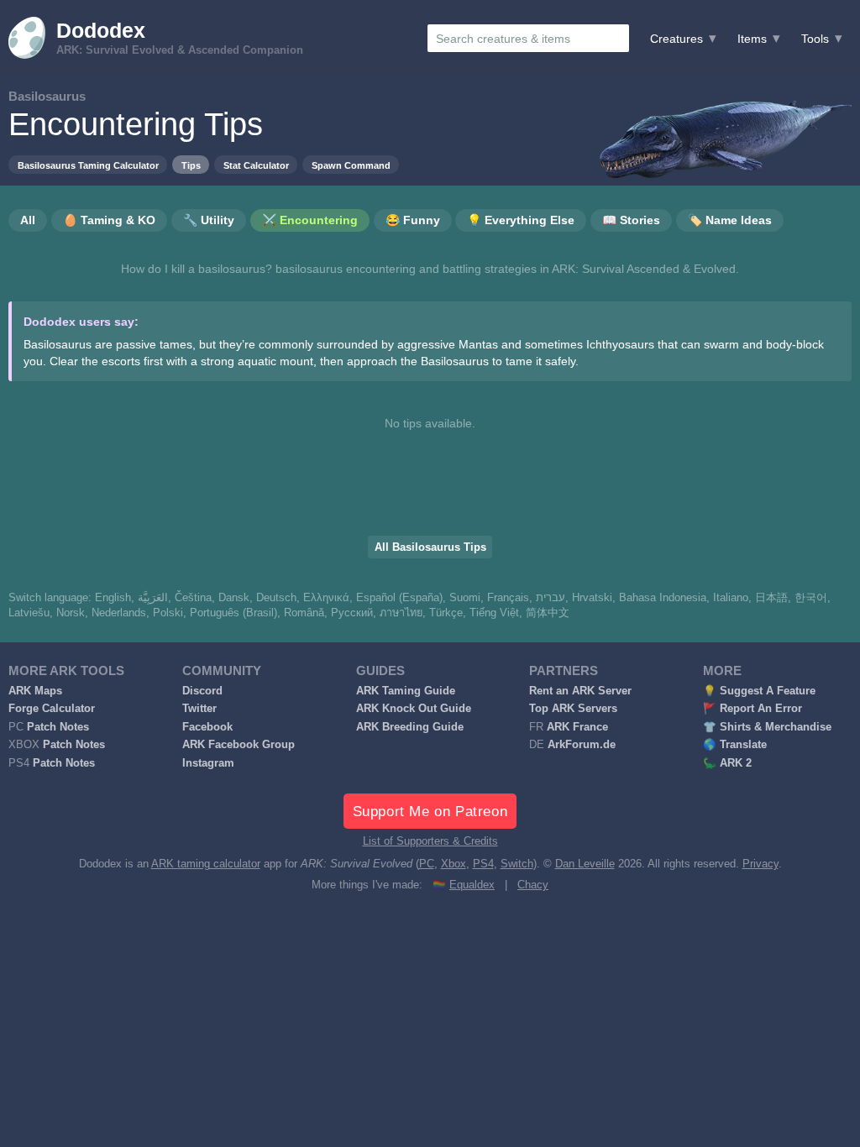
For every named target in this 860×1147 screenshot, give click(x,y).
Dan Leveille (585, 864)
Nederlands (119, 613)
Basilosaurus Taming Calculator (88, 165)
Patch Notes (58, 727)
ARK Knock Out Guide (413, 709)
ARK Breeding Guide (410, 727)
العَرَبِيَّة (153, 598)
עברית (550, 598)
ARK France (577, 727)
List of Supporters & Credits (430, 841)
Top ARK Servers (573, 709)
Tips (191, 165)
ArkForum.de (582, 745)
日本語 (771, 598)
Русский (352, 613)
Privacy (760, 864)
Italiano (730, 598)
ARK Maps (35, 691)
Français (508, 598)
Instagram (208, 763)
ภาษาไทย (401, 613)
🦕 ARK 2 (727, 763)
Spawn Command (351, 165)
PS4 (483, 864)
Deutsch (276, 598)
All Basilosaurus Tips (430, 547)
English (113, 598)
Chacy (532, 885)
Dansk (233, 598)
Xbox (453, 864)
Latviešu (29, 613)
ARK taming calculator (205, 864)
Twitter (199, 709)
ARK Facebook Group (238, 745)
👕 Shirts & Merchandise (767, 727)
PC (426, 864)
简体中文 (547, 613)
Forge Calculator (51, 709)
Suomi (464, 598)
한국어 (810, 598)
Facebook (207, 727)
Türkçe (446, 613)
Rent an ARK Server (580, 691)
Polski (168, 613)
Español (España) (399, 598)
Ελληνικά (326, 598)
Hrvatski (592, 598)
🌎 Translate (735, 745)
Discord (202, 691)
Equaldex (472, 885)
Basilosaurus (47, 96)
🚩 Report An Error (752, 709)
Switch (517, 864)
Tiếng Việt (494, 613)
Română (304, 613)
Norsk (70, 613)
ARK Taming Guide (405, 691)
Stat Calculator (256, 165)
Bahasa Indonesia (662, 598)
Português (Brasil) (233, 613)
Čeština (193, 598)
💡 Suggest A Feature (759, 691)
